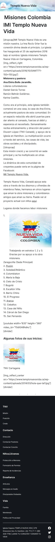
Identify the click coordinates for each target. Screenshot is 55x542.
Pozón (9, 266)
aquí (34, 201)
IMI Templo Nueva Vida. (16, 174)
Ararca (10, 300)
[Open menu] (53, 5)
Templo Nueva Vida (23, 5)
